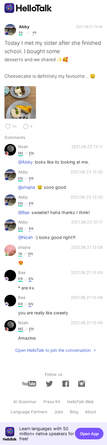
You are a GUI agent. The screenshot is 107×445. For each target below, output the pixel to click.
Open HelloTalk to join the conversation (53, 350)
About (90, 411)
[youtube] (29, 384)
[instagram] (81, 384)
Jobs (58, 411)
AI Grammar (24, 401)
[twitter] (49, 384)
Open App (89, 433)
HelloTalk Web (80, 401)
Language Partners (29, 411)
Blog (74, 411)
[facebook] (65, 384)
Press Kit (51, 401)
